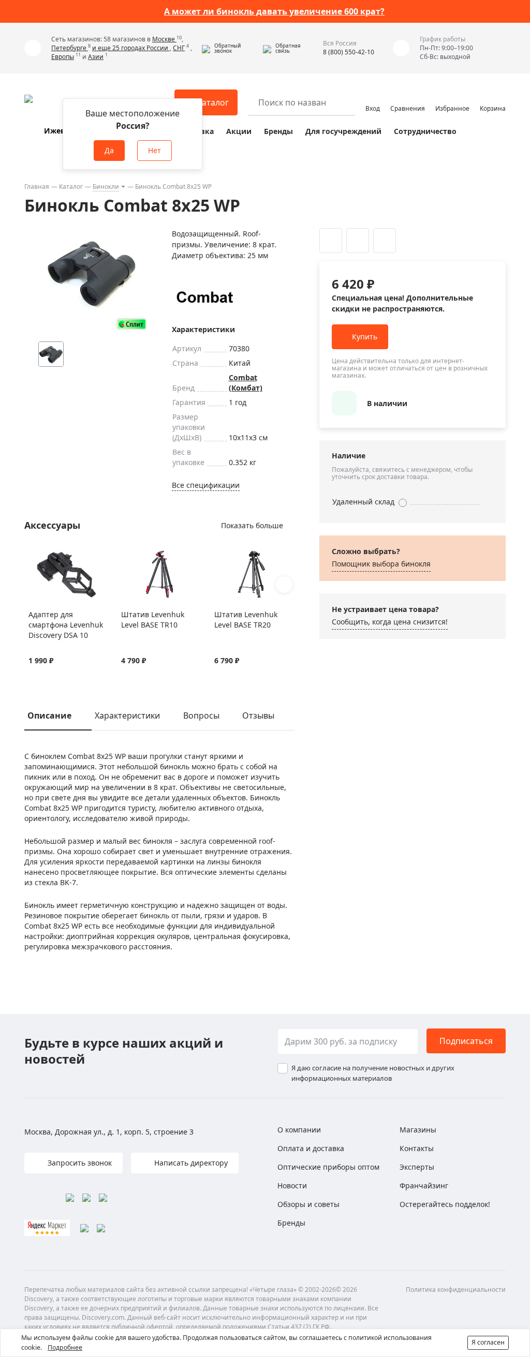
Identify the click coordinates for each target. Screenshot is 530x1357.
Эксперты (417, 1167)
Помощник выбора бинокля (381, 564)
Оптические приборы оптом (328, 1167)
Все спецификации (206, 485)
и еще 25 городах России (131, 47)
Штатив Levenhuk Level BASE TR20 (245, 619)
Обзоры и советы (308, 1204)
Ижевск (58, 131)
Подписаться (466, 1041)
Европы (62, 56)
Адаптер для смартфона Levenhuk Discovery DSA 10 (65, 624)
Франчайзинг (424, 1185)
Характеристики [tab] (127, 715)
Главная (36, 186)
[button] (230, 48)
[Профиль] (372, 98)
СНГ (179, 47)
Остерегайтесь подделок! (445, 1204)
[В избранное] (33, 555)
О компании (299, 1130)
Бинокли (106, 186)
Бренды (278, 131)
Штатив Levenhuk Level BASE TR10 (152, 619)
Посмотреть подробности (322, 11)
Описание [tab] (49, 715)
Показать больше (252, 525)
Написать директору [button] (190, 1163)
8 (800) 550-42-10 (348, 52)
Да (109, 150)
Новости (292, 1185)
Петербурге (69, 47)
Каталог (71, 186)
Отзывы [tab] (258, 715)
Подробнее (65, 1347)
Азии (96, 56)
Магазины (418, 1130)
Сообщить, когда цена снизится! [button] (390, 622)
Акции (239, 131)
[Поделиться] (384, 240)
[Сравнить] (46, 555)
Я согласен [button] (488, 1342)
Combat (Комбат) (245, 382)
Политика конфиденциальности (456, 1289)
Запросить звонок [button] (79, 1163)
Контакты (417, 1148)
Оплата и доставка (310, 1148)
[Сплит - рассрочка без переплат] (131, 324)
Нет (154, 150)
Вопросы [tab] (201, 715)
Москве (164, 39)
